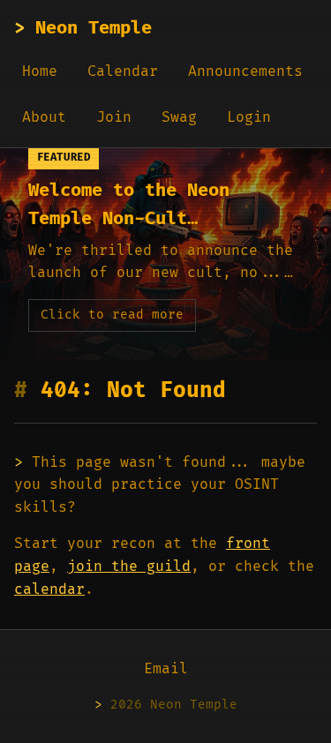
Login (249, 117)
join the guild (129, 566)
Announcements (245, 71)
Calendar (122, 71)
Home (39, 71)
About (44, 117)
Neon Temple (83, 28)
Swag (179, 117)
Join (114, 117)
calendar (49, 589)
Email (166, 669)
